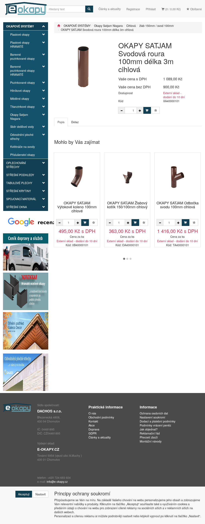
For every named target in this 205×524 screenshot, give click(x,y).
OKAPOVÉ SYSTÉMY (20, 26)
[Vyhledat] (89, 9)
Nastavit (40, 494)
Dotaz (75, 122)
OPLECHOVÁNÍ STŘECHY (16, 165)
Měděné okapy (19, 99)
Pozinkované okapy (22, 83)
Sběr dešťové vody (22, 127)
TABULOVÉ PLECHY (19, 183)
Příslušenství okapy (22, 155)
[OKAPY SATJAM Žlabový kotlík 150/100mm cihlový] (127, 177)
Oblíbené (195, 9)
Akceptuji (23, 494)
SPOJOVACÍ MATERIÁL (21, 199)
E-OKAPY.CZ (48, 449)
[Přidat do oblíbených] (156, 110)
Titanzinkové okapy (22, 107)
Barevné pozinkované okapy (22, 56)
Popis (60, 122)
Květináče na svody (22, 147)
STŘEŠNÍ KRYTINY (18, 191)
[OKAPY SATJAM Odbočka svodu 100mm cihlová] (178, 177)
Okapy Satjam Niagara (19, 117)
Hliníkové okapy (20, 91)
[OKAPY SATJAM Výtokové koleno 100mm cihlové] (77, 177)
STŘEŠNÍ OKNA (16, 207)
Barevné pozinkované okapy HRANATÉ (22, 70)
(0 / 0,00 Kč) (172, 9)
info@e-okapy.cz (57, 482)
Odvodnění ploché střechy (21, 137)
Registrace (133, 9)
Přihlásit (151, 9)
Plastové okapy (19, 34)
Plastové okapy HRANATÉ (19, 44)
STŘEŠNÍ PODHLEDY (20, 175)
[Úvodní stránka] (58, 26)
